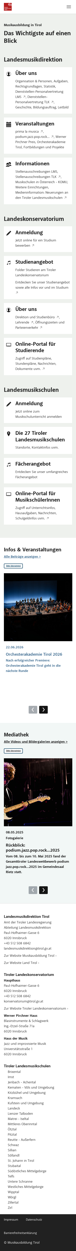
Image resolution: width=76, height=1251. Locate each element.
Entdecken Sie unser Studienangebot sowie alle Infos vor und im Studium (42, 285)
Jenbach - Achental (22, 1082)
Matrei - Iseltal (18, 1119)
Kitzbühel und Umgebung (27, 1093)
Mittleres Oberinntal (22, 1124)
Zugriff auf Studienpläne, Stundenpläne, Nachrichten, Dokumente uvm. (35, 364)
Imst (11, 1077)
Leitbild (63, 107)
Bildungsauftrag (44, 107)
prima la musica (27, 132)
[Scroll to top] (67, 1242)
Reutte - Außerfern (21, 1140)
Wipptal (13, 1192)
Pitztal (12, 1135)
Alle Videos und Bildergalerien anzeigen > (36, 742)
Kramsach (15, 1098)
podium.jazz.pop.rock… (32, 137)
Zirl (10, 1208)
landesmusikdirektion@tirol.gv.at (27, 949)
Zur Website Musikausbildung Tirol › (30, 956)
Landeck (14, 1108)
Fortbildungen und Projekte (44, 147)
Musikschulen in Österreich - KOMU (41, 182)
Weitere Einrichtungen (31, 187)
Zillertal (13, 1203)
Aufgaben (61, 81)
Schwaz (13, 1145)
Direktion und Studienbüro (35, 317)
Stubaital (14, 1166)
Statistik (49, 86)
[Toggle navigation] (68, 6)
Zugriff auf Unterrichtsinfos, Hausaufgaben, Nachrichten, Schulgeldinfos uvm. (36, 513)
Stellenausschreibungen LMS (36, 172)
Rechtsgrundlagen (28, 86)
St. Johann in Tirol (21, 1161)
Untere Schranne (20, 1182)
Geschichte (23, 107)
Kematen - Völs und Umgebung (31, 1088)
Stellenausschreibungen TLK (36, 177)
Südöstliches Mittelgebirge (27, 1171)
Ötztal (12, 1129)
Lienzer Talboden (20, 1114)
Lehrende (22, 322)
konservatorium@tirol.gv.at (23, 1001)
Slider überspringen (13, 566)
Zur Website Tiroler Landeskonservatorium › (36, 1009)
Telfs (11, 1176)
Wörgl (12, 1197)
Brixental (14, 1072)
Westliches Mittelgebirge (25, 1187)
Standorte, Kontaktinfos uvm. (36, 448)
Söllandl (13, 1155)
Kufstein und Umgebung (26, 1103)
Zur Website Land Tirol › (21, 963)
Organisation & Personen (33, 81)
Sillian (12, 1150)
